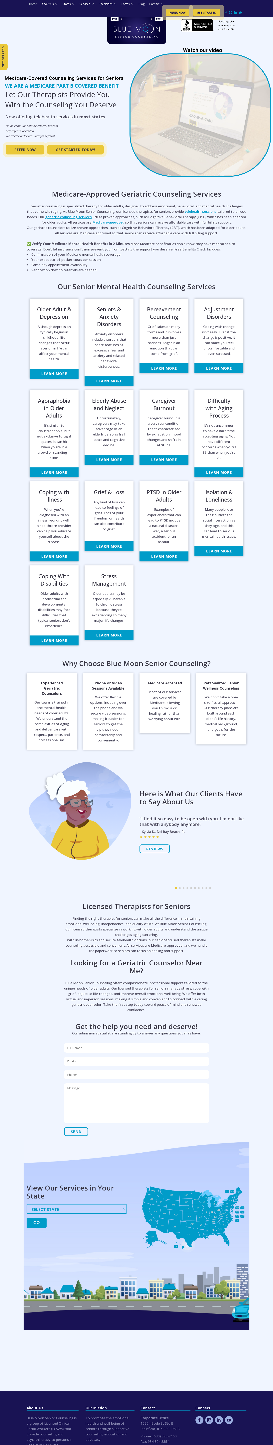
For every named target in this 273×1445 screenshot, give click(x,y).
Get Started (206, 12)
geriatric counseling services (68, 217)
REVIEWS (154, 843)
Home (33, 4)
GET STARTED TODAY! (75, 149)
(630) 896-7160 (164, 1436)
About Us (48, 4)
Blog (141, 4)
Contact (154, 4)
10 (210, 888)
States (67, 4)
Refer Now (177, 12)
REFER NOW (25, 149)
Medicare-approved (108, 222)
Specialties (106, 4)
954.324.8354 (158, 1441)
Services (85, 4)
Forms (125, 4)
